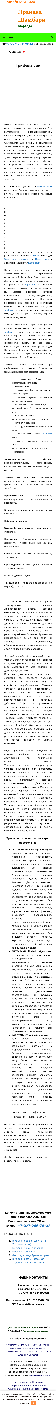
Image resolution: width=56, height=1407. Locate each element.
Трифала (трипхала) (24, 1251)
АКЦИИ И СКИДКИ (28, 1354)
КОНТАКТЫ (44, 1345)
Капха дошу (34, 262)
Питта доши (42, 259)
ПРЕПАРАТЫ (12, 1345)
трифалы (8, 309)
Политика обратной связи (35, 1388)
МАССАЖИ (25, 1345)
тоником (47, 433)
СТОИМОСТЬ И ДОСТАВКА (37, 1351)
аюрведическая (44, 186)
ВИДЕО (18, 1351)
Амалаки (23, 259)
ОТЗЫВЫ (9, 1351)
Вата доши (10, 259)
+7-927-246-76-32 (19, 43)
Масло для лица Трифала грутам (31, 1255)
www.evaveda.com (39, 1375)
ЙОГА (34, 1345)
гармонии (30, 284)
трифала (8, 331)
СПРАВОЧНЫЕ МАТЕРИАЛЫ (23, 1348)
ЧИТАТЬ (43, 1348)
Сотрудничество (22, 1382)
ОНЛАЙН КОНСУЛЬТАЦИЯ (22, 1)
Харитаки (34, 255)
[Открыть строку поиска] (52, 37)
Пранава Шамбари (32, 15)
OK (33, 1403)
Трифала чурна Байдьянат (27, 1248)
